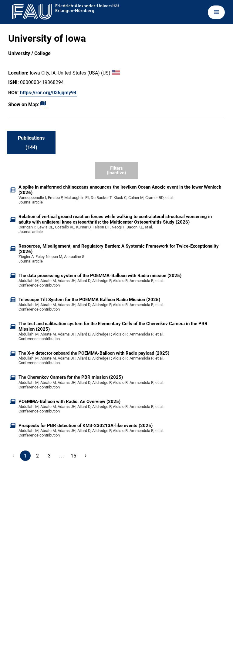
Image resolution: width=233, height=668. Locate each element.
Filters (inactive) (116, 170)
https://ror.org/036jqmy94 (48, 93)
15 (73, 456)
